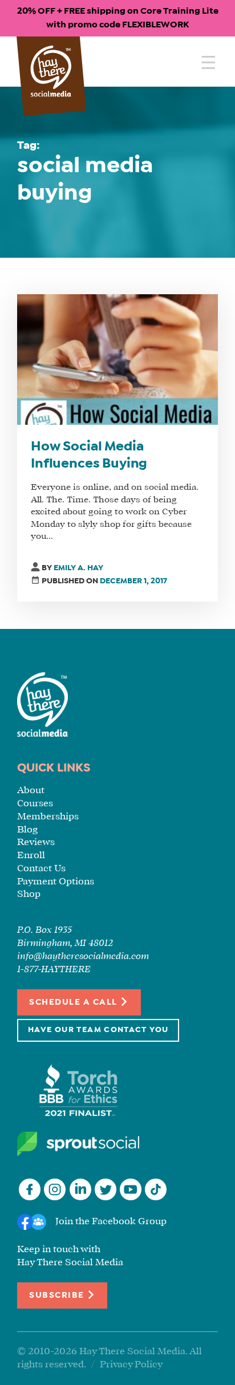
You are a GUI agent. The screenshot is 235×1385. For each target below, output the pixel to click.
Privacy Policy (131, 1364)
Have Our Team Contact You (98, 1030)
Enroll (31, 855)
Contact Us (41, 868)
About (30, 790)
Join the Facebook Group (111, 1221)
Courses (35, 803)
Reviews (36, 842)
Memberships (48, 817)
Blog (27, 830)
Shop (28, 894)
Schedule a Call (74, 1003)
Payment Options (55, 882)
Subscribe (58, 1295)
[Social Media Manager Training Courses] (51, 72)
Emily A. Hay (78, 568)
